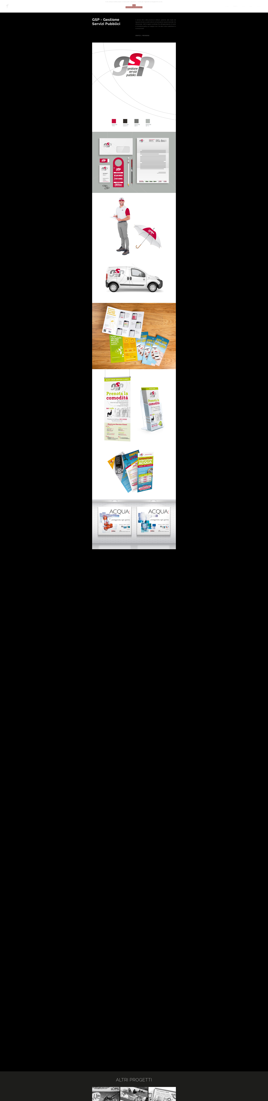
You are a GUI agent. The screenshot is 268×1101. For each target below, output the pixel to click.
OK (134, 5)
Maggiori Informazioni (134, 7)
